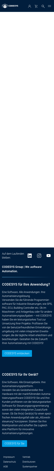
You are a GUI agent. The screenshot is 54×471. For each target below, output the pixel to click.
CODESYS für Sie (14, 443)
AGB (5, 466)
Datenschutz (9, 461)
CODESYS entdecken (17, 353)
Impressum (9, 457)
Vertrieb (26, 457)
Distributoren (28, 461)
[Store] (36, 6)
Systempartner (29, 466)
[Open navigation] (49, 6)
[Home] (10, 6)
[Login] (30, 6)
